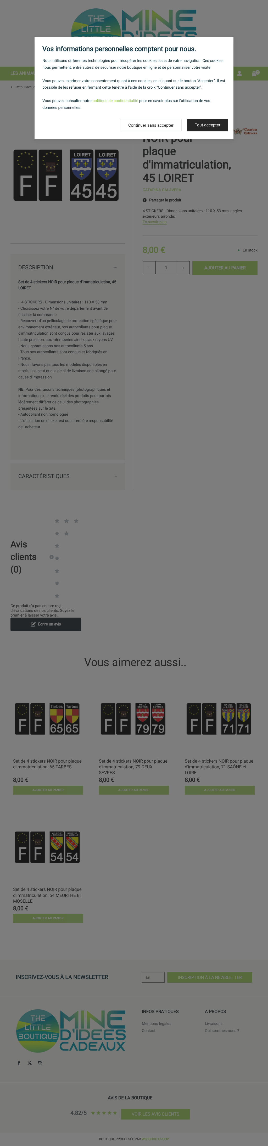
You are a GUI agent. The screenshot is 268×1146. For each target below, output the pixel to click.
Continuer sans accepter (151, 125)
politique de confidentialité (115, 100)
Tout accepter (207, 124)
